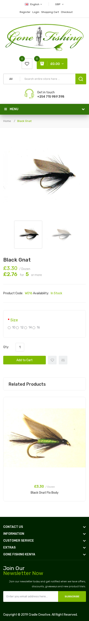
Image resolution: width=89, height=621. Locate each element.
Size (14, 320)
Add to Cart (24, 360)
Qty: (6, 347)
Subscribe (72, 596)
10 (13, 327)
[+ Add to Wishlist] (80, 403)
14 (30, 327)
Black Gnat (24, 121)
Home (7, 121)
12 (22, 327)
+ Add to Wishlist (52, 360)
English (35, 4)
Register (25, 12)
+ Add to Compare (63, 360)
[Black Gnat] (28, 234)
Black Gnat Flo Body (45, 493)
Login (35, 12)
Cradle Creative (39, 614)
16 (38, 327)
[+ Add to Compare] (80, 408)
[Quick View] (80, 414)
